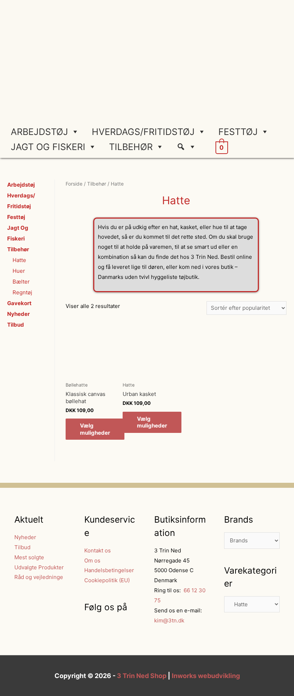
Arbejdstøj (39, 131)
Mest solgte (29, 557)
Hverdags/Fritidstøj (143, 131)
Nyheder (18, 313)
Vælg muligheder (95, 429)
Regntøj (22, 292)
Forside (74, 184)
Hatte (19, 260)
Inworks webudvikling (206, 675)
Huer (19, 270)
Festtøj (238, 131)
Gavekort (19, 303)
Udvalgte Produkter (39, 567)
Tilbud (15, 324)
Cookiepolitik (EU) (107, 580)
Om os (92, 560)
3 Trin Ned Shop (141, 675)
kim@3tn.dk (169, 620)
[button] (189, 147)
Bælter (21, 281)
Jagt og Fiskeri (48, 146)
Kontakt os (97, 550)
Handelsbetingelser (109, 570)
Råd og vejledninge (38, 577)
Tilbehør (131, 146)
